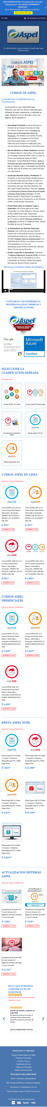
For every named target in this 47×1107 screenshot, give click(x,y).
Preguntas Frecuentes (23, 1058)
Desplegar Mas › (8, 379)
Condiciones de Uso (23, 1064)
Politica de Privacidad (23, 1067)
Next (44, 72)
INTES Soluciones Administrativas (24, 1099)
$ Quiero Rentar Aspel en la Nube (23, 1055)
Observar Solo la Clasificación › (13, 481)
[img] (24, 995)
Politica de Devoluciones (23, 1070)
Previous (3, 72)
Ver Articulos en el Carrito (36, 18)
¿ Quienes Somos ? (23, 1061)
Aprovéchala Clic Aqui (23, 13)
